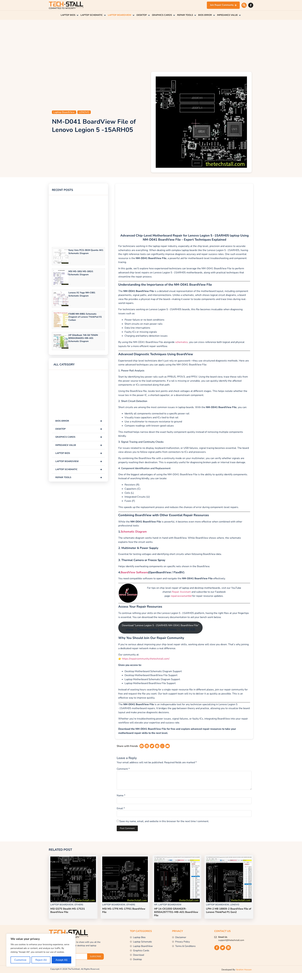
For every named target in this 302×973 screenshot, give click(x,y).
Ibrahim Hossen (244, 969)
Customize (20, 960)
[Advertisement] (151, 45)
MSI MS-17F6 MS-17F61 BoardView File (123, 910)
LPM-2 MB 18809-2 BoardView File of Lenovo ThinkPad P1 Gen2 (228, 910)
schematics (181, 342)
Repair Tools (78, 477)
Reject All (41, 960)
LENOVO (84, 112)
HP (155, 904)
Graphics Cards (78, 437)
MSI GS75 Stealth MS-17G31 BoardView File (67, 910)
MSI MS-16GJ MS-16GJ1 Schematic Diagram (80, 273)
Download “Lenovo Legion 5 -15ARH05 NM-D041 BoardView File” (160, 628)
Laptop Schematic (78, 469)
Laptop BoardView (64, 112)
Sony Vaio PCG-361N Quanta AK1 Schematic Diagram (85, 252)
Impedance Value (78, 445)
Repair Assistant (181, 592)
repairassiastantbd (181, 596)
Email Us (222, 937)
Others (78, 904)
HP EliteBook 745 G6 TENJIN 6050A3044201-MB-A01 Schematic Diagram (83, 338)
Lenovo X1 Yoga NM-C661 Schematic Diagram (81, 294)
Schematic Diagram (134, 531)
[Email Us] (215, 937)
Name (121, 795)
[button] (244, 5)
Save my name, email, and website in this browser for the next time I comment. (164, 821)
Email (121, 808)
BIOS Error (78, 421)
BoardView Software (134, 572)
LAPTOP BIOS (78, 453)
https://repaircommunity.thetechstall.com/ (145, 658)
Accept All (61, 960)
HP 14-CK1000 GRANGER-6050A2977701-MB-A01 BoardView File (176, 912)
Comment (123, 769)
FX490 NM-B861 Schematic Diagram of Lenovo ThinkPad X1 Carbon (85, 316)
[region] (41, 950)
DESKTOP (78, 429)
